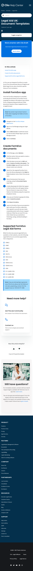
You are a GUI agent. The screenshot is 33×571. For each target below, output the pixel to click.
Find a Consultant (5, 536)
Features (3, 426)
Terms (24, 554)
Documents (4, 447)
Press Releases (5, 473)
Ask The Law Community (14, 311)
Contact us (9, 325)
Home (3, 10)
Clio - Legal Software (15, 554)
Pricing (3, 431)
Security (3, 436)
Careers (3, 470)
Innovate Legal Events (6, 497)
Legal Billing (4, 452)
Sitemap (3, 531)
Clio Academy (4, 523)
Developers (4, 489)
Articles (8, 10)
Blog (2, 507)
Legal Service (23, 558)
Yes (13, 348)
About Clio (3, 465)
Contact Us (4, 533)
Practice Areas (4, 428)
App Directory (4, 434)
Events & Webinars (5, 510)
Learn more (19, 391)
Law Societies (4, 481)
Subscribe (3, 528)
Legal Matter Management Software (10, 444)
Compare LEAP (4, 512)
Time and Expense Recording (8, 449)
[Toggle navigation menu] (30, 5)
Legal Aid (14, 10)
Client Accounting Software (7, 457)
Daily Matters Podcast (6, 502)
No (19, 348)
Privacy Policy (13, 558)
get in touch (24, 401)
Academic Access (5, 486)
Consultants (4, 483)
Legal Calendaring (5, 455)
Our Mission (4, 468)
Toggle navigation (16, 35)
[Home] (12, 5)
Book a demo (16, 51)
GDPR (2, 525)
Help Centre (4, 520)
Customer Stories (5, 499)
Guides (3, 504)
